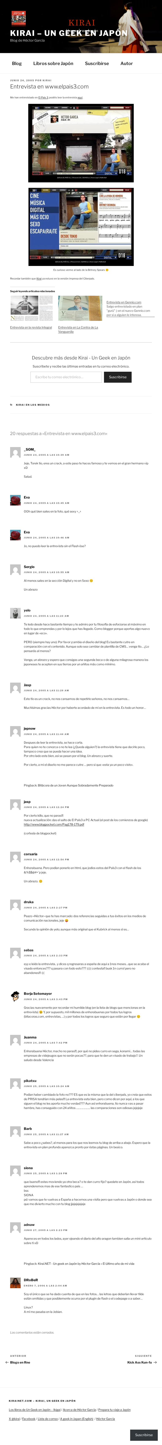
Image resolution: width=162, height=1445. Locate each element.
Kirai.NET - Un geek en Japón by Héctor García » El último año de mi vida (86, 1263)
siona (28, 1168)
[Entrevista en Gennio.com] (131, 306)
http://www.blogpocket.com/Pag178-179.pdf (54, 824)
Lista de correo (48, 1419)
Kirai (47, 80)
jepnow (29, 729)
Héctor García (105, 1419)
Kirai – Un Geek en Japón (69, 33)
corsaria (30, 854)
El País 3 (43, 97)
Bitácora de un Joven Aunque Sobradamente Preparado (75, 785)
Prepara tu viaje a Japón (114, 1409)
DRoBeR (31, 1280)
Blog (17, 63)
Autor (126, 63)
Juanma (30, 1037)
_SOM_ (30, 449)
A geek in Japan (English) (76, 1419)
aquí (80, 97)
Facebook (28, 1419)
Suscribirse (97, 63)
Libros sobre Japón (53, 63)
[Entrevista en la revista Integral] (32, 308)
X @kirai (14, 1419)
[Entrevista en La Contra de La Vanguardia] (80, 308)
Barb (28, 1129)
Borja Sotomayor (38, 994)
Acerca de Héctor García (79, 1409)
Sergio (29, 567)
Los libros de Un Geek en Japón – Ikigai (35, 1409)
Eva (27, 497)
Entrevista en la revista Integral (31, 327)
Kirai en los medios (33, 404)
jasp (27, 802)
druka (29, 902)
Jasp (27, 685)
